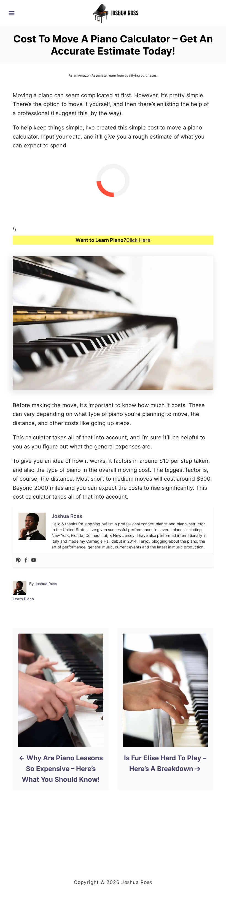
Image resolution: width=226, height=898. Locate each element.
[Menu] (11, 13)
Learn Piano (23, 599)
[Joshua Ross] (115, 12)
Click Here (138, 240)
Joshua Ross (46, 583)
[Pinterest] (18, 560)
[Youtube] (33, 560)
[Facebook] (25, 560)
